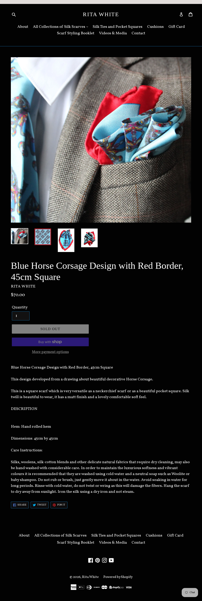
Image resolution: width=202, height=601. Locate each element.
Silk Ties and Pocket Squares (117, 27)
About (22, 27)
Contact (138, 33)
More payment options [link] (50, 352)
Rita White (101, 14)
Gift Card (176, 27)
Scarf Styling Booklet (75, 33)
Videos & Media (113, 33)
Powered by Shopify (118, 577)
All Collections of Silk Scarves (59, 27)
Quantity (20, 307)
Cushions (155, 27)
